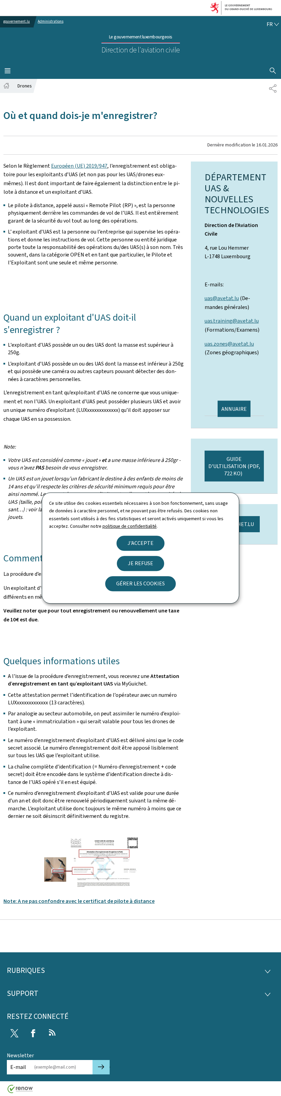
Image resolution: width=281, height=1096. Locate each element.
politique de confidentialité (129, 526)
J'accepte (140, 543)
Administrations (50, 21)
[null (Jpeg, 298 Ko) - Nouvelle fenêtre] (94, 862)
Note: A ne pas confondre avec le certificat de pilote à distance (79, 901)
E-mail (18, 1067)
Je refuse (140, 563)
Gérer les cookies (140, 583)
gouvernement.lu (16, 21)
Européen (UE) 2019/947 (79, 165)
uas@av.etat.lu (222, 298)
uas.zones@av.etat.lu (229, 343)
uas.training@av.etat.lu (232, 320)
